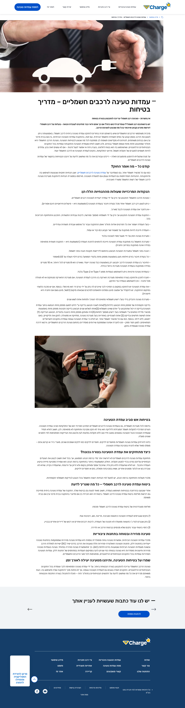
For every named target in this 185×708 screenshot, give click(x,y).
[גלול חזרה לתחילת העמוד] (34, 679)
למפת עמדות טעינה (27, 7)
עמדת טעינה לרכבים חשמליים (91, 172)
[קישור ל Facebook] (37, 691)
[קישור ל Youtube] (45, 691)
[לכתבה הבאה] (30, 609)
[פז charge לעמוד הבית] (92, 643)
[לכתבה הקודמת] (153, 609)
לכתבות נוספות (134, 614)
